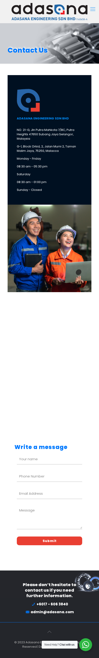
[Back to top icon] (49, 632)
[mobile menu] (93, 9)
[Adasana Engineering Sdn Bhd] (49, 11)
